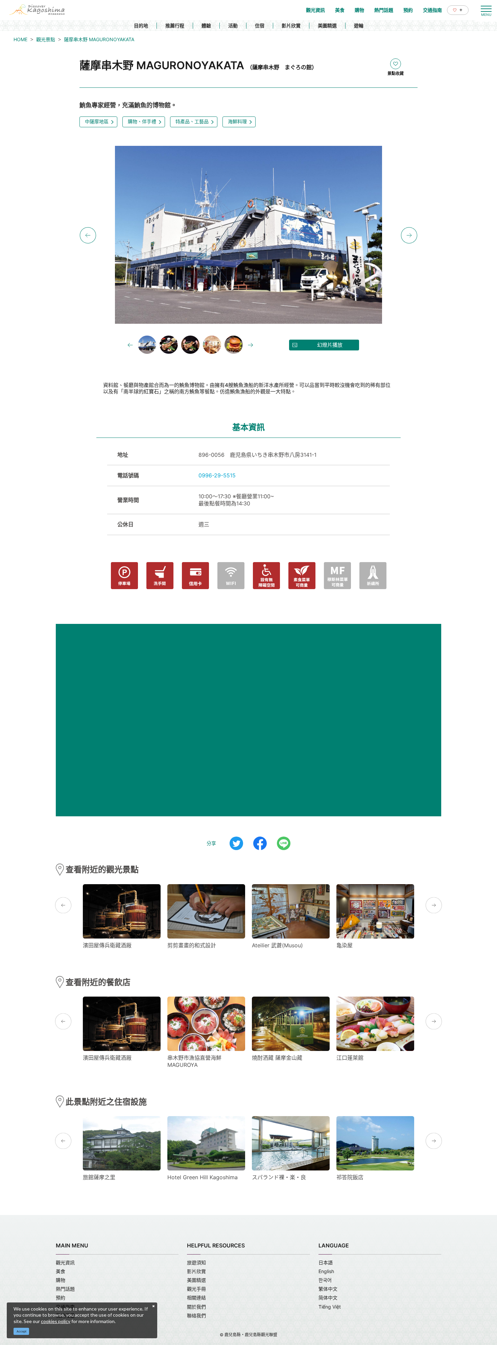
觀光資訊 (65, 1262)
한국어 (325, 1280)
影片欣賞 (291, 25)
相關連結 (196, 1297)
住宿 (259, 25)
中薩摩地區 (97, 121)
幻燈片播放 (329, 345)
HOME (20, 39)
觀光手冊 (196, 1289)
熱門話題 (65, 1289)
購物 (60, 1280)
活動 (233, 25)
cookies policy (55, 1321)
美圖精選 (327, 25)
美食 (60, 1271)
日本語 (325, 1262)
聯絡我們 (196, 1315)
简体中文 (327, 1297)
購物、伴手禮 (142, 121)
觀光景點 (45, 39)
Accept (21, 1331)
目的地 (141, 25)
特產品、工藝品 (192, 121)
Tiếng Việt (329, 1307)
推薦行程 (174, 25)
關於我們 (196, 1307)
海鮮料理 (237, 121)
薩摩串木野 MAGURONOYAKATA (99, 39)
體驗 (206, 25)
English (326, 1271)
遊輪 (358, 25)
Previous (88, 235)
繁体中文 (327, 1289)
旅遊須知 (196, 1262)
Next (409, 235)
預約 (60, 1297)
